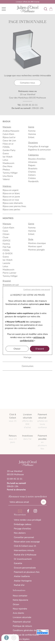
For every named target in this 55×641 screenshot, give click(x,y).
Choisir (17, 348)
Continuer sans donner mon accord (36, 289)
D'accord (40, 348)
